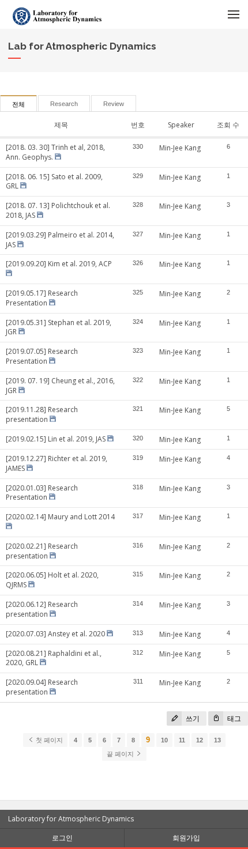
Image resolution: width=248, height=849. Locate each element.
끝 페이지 (121, 753)
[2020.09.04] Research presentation (42, 687)
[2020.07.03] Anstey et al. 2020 (55, 634)
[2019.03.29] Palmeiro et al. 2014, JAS (60, 240)
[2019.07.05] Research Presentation (42, 356)
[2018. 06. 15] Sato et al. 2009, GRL (54, 181)
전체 (18, 104)
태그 (233, 718)
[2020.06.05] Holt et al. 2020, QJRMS (52, 580)
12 (199, 740)
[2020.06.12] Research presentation (42, 609)
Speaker (181, 125)
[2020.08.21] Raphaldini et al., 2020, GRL (54, 658)
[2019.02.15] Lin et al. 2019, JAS (56, 439)
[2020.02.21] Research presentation (42, 551)
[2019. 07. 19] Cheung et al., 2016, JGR (60, 385)
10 (164, 740)
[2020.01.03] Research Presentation (42, 493)
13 (217, 740)
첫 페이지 (48, 740)
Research (64, 103)
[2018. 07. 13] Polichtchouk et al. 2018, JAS (58, 210)
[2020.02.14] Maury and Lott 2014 (60, 517)
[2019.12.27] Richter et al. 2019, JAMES (56, 463)
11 (182, 740)
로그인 (62, 838)
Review (113, 103)
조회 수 (228, 125)
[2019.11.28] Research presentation (42, 414)
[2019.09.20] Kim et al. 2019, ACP (59, 264)
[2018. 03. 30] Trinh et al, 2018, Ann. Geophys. (55, 152)
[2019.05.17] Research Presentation (42, 298)
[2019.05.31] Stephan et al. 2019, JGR (58, 327)
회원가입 (186, 838)
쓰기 (192, 718)
